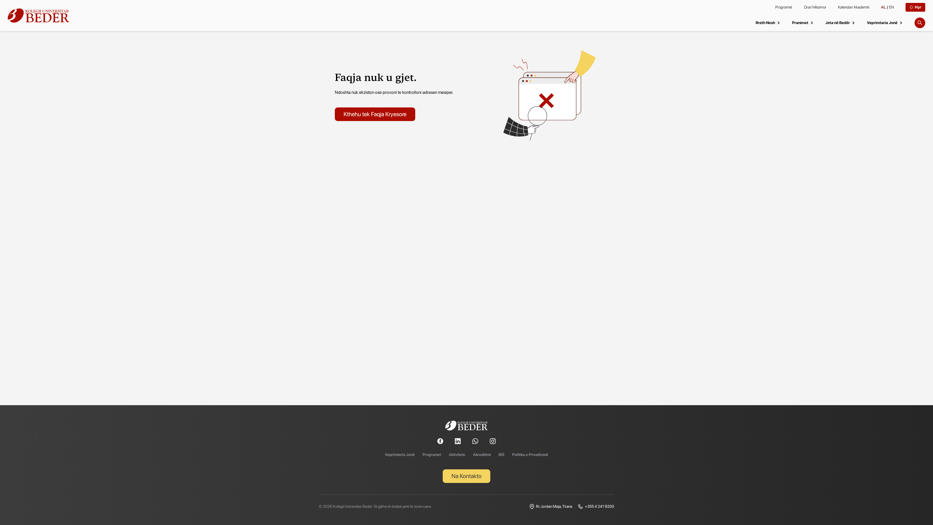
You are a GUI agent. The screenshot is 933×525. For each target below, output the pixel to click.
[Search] (920, 23)
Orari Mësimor (815, 7)
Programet (783, 7)
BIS (501, 454)
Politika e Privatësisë (530, 454)
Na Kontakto (466, 476)
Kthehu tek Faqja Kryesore (375, 114)
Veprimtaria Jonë (400, 454)
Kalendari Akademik (853, 7)
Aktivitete (457, 454)
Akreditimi (482, 454)
